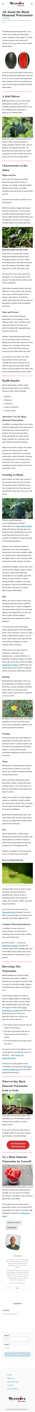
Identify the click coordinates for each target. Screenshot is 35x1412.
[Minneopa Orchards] (17, 4)
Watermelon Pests (9, 912)
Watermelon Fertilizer (10, 665)
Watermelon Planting (24, 526)
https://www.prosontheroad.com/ (17, 1283)
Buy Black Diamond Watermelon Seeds (18, 1145)
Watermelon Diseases (10, 946)
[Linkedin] (17, 1288)
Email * (7, 1344)
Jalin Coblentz (7, 18)
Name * (7, 1335)
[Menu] (3, 4)
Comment (6, 1310)
